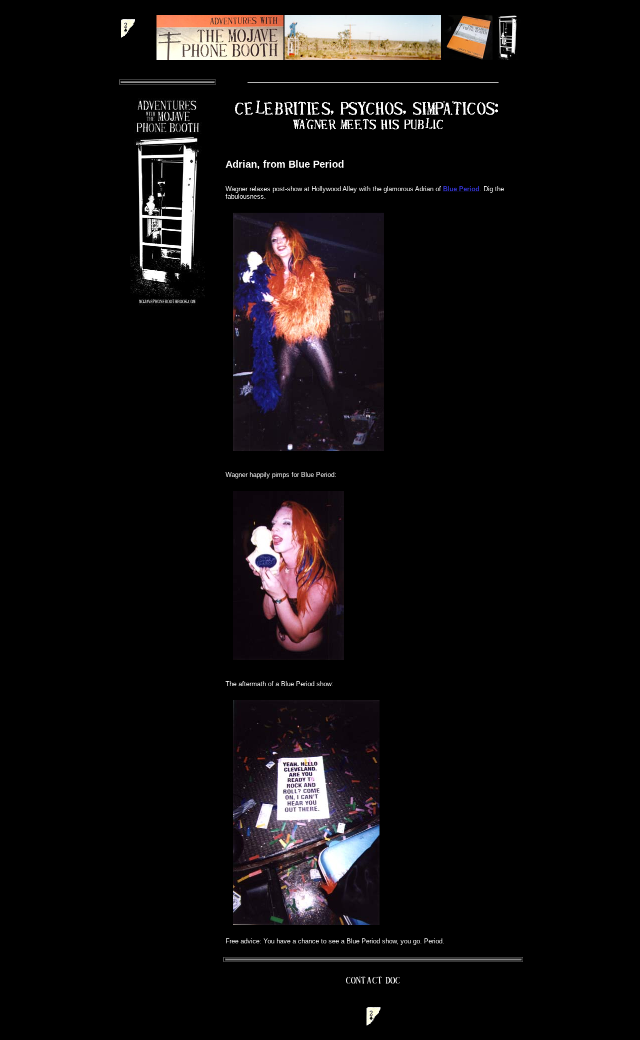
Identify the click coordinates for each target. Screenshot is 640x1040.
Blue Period (461, 189)
